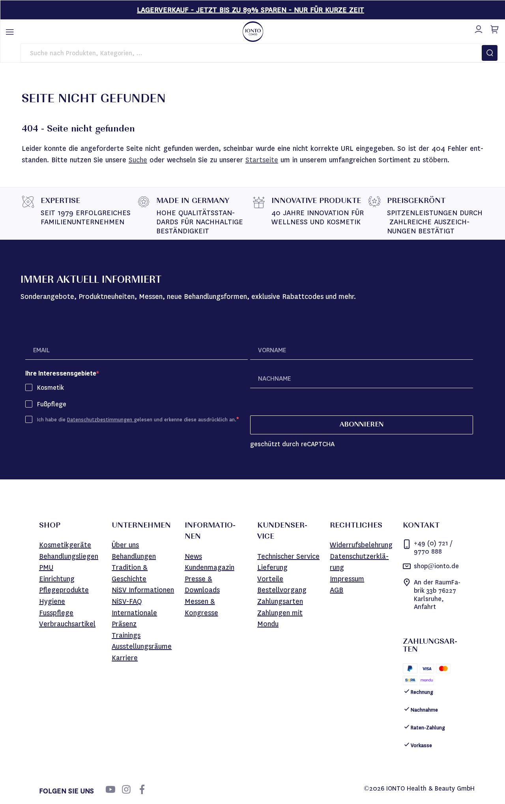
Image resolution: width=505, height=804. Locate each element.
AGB (336, 590)
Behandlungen (134, 556)
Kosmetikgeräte (65, 545)
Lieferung (272, 567)
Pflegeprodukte (64, 590)
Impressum (347, 579)
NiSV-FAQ (127, 601)
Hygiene (52, 601)
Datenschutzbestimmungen (100, 419)
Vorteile (270, 579)
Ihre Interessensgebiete (60, 373)
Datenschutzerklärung (359, 562)
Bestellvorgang (282, 590)
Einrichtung (57, 579)
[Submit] (490, 52)
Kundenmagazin (209, 567)
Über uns (125, 545)
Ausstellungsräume (142, 646)
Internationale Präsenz (134, 618)
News (193, 556)
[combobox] (253, 52)
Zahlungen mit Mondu (280, 618)
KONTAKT (421, 526)
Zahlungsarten (280, 601)
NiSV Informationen (143, 590)
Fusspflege (56, 613)
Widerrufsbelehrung (361, 545)
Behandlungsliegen (68, 556)
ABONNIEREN (361, 424)
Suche (138, 160)
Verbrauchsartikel (67, 624)
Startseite (261, 160)
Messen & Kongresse (201, 607)
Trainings (126, 635)
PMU (46, 567)
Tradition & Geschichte (130, 573)
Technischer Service (288, 556)
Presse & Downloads (202, 584)
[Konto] (477, 28)
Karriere (125, 658)
